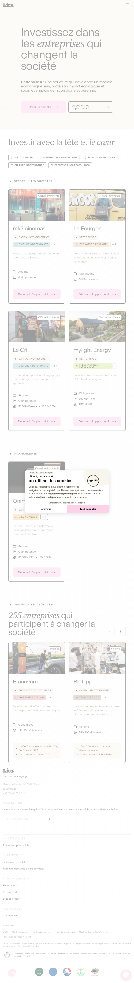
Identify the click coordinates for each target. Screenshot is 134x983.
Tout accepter (88, 509)
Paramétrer (46, 509)
